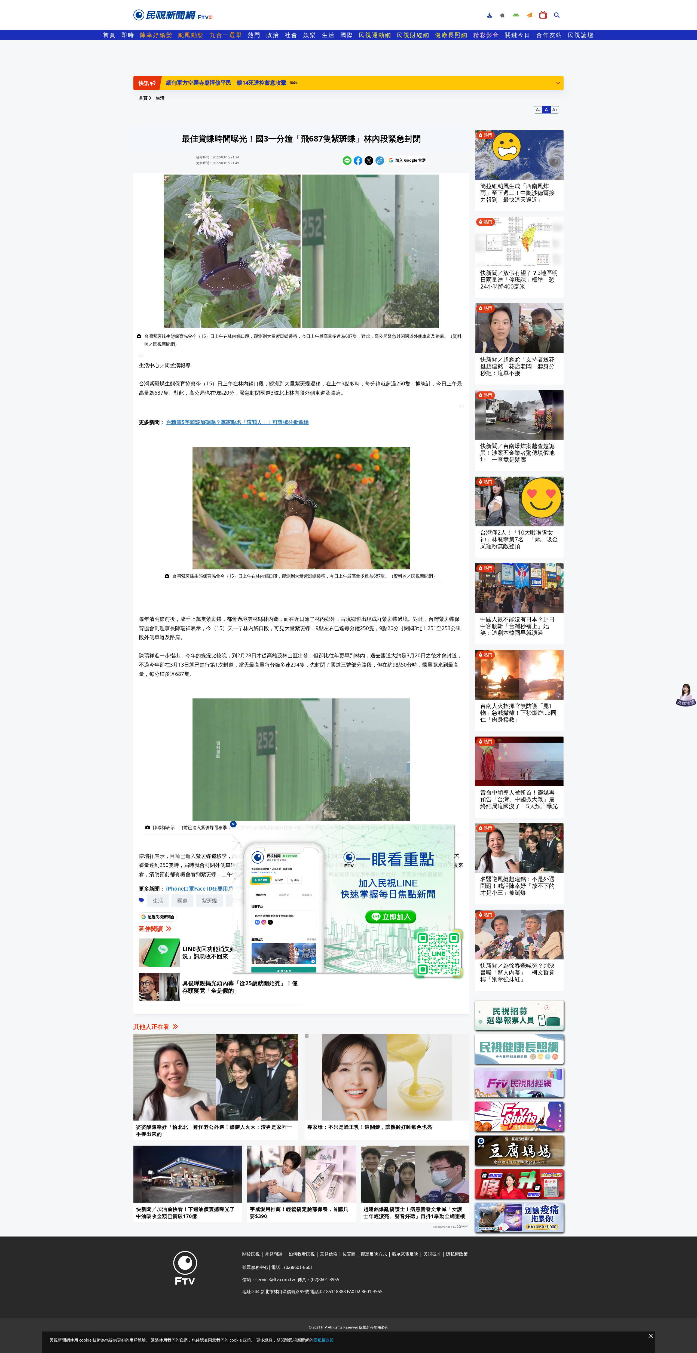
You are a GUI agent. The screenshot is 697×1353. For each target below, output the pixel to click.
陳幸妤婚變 (156, 35)
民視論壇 (581, 35)
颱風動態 (191, 35)
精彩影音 (486, 35)
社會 (291, 35)
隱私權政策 (323, 1340)
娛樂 (309, 35)
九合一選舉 (226, 35)
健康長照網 (451, 35)
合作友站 (549, 35)
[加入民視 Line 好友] (348, 902)
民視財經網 (413, 35)
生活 (328, 35)
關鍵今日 (518, 35)
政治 (272, 35)
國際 (346, 35)
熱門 (254, 35)
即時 (127, 35)
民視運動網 (375, 35)
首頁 (109, 35)
